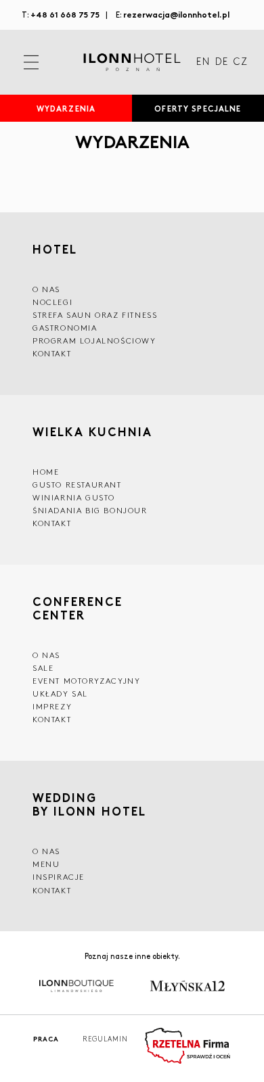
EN (203, 62)
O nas (46, 851)
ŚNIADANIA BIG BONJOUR (90, 510)
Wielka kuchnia (92, 431)
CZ (241, 62)
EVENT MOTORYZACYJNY (86, 681)
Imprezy (52, 706)
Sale (42, 668)
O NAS (46, 289)
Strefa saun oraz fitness (94, 315)
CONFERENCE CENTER (77, 608)
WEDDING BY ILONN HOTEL (89, 804)
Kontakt (51, 353)
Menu (46, 864)
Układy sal (60, 693)
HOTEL (54, 249)
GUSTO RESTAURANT (77, 484)
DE (221, 62)
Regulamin (105, 1039)
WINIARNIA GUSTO (73, 497)
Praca (46, 1039)
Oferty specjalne (197, 108)
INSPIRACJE (58, 877)
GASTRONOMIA (64, 328)
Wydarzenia (66, 108)
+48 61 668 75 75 (65, 14)
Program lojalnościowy (94, 340)
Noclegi (52, 302)
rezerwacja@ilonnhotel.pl (176, 14)
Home (45, 472)
